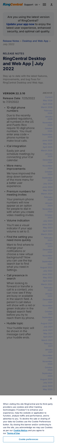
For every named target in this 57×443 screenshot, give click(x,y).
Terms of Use (13, 433)
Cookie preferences (28, 439)
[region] (28, 419)
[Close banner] (51, 398)
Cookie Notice (21, 430)
